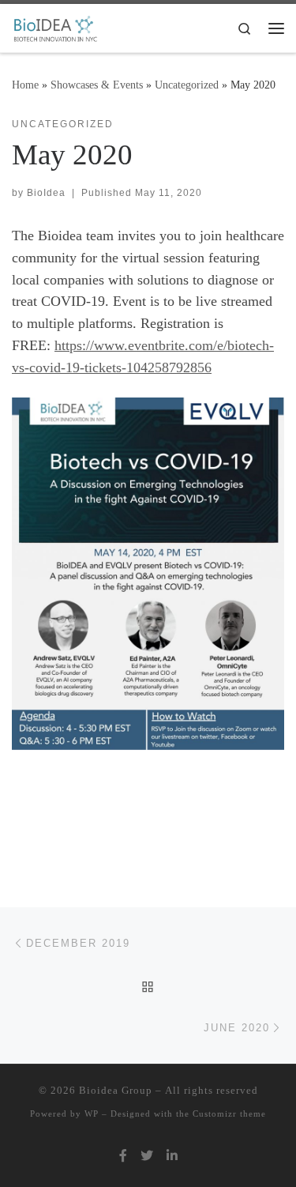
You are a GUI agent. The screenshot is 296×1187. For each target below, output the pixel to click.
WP (91, 1113)
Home (25, 84)
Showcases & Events (97, 84)
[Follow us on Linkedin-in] (172, 1156)
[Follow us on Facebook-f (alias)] (123, 1156)
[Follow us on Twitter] (147, 1156)
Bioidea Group (115, 1090)
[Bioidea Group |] (55, 26)
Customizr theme (229, 1113)
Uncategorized (187, 84)
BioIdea (46, 192)
